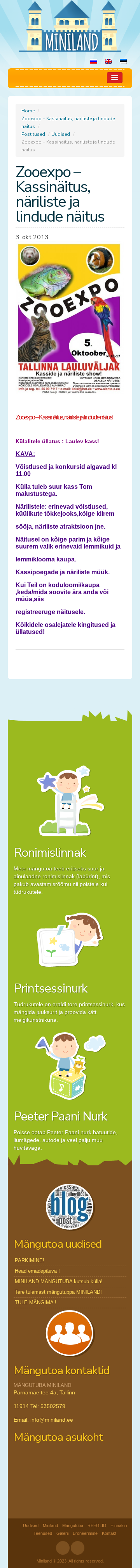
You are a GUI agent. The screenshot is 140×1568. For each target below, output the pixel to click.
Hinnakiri (118, 1525)
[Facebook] (63, 1548)
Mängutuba (72, 1525)
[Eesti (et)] (123, 62)
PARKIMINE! (29, 1260)
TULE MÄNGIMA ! (35, 1302)
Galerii (62, 1533)
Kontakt (109, 1533)
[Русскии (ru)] (94, 62)
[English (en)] (108, 62)
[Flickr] (77, 1548)
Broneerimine (85, 1533)
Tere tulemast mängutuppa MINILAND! (58, 1292)
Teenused (42, 1533)
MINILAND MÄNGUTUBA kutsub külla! (59, 1281)
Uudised (60, 134)
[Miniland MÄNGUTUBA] (70, 26)
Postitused (33, 134)
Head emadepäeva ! (37, 1271)
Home (28, 111)
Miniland (50, 1525)
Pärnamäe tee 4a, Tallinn (44, 1392)
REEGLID (97, 1525)
